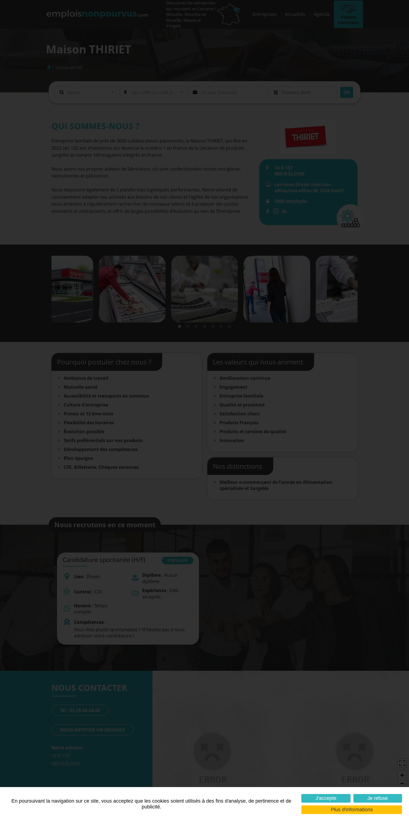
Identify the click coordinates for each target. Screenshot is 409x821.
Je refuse (377, 798)
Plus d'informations (352, 809)
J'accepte (326, 798)
